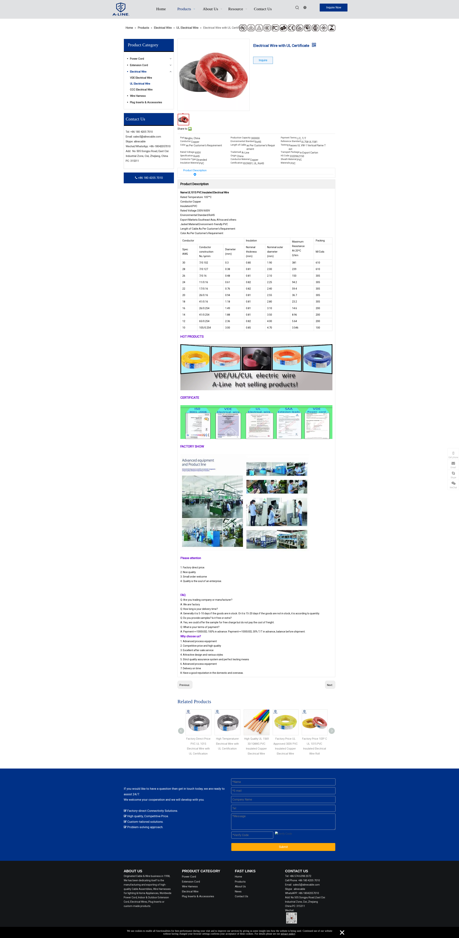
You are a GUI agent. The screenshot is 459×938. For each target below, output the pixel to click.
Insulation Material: (189, 163)
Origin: (234, 155)
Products (240, 881)
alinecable (140, 141)
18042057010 (163, 146)
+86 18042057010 (308, 893)
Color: (183, 145)
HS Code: (285, 155)
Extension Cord (139, 65)
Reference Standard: (291, 141)
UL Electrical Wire (140, 83)
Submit (283, 847)
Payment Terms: (289, 137)
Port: (182, 137)
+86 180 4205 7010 (150, 178)
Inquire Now (333, 7)
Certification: (237, 163)
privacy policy (288, 933)
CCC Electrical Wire (141, 89)
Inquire (263, 60)
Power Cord (137, 58)
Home (238, 876)
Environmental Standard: (243, 141)
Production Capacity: (241, 137)
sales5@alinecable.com (147, 136)
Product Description (195, 170)
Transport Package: (290, 152)
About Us (240, 886)
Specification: (186, 155)
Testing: (285, 145)
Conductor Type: (188, 159)
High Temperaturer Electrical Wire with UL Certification (198, 743)
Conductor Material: (240, 159)
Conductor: (185, 141)
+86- (152, 146)
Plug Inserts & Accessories (146, 102)
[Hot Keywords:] (297, 7)
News (238, 891)
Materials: (286, 163)
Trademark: (236, 152)
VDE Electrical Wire (141, 77)
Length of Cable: (239, 145)
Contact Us (241, 896)
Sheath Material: (289, 159)
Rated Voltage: (187, 152)
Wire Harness (138, 95)
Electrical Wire (138, 71)
